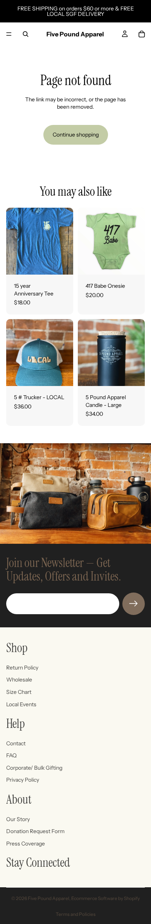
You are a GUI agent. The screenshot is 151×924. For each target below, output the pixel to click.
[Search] (25, 34)
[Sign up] (133, 604)
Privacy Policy (22, 779)
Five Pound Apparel (48, 898)
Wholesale (19, 679)
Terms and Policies (76, 914)
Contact (16, 743)
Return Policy (22, 667)
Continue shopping (76, 134)
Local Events (21, 703)
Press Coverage (25, 843)
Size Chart (18, 691)
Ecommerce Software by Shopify (105, 898)
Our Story (18, 819)
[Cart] (141, 34)
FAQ (11, 755)
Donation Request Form (35, 831)
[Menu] (9, 34)
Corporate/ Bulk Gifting (34, 767)
